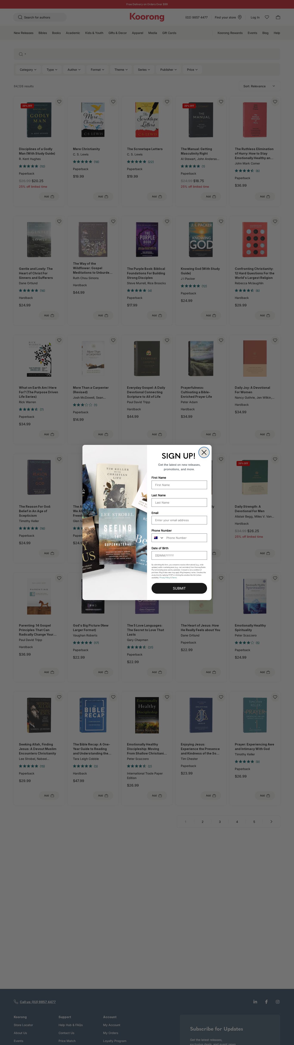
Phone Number (162, 530)
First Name (159, 477)
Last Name (159, 495)
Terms (174, 578)
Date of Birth (160, 548)
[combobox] (158, 538)
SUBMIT (179, 588)
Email (155, 513)
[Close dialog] (204, 452)
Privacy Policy (164, 578)
